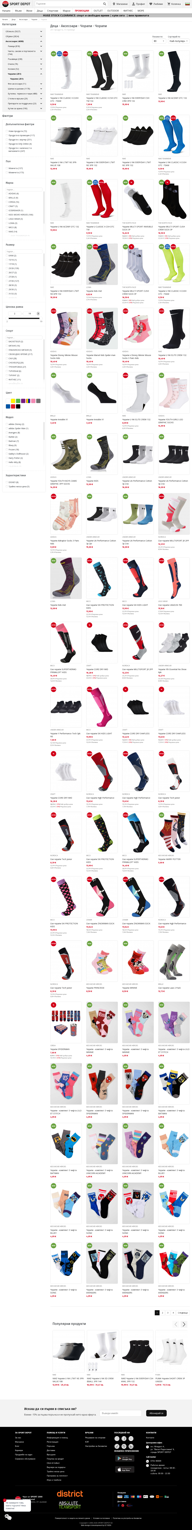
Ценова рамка (14, 306)
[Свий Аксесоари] (41, 41)
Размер (10, 244)
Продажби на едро (23, 1454)
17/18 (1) (13, 264)
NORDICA (162, 537)
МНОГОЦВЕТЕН (28, 401)
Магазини (19, 1442)
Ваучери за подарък (56, 1467)
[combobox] (71, 4)
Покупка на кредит (55, 1459)
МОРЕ (141, 10)
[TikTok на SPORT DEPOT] (117, 1446)
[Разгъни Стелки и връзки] (41, 98)
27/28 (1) (13, 276)
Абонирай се (156, 1413)
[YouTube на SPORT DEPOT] (131, 1438)
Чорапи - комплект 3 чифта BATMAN (171, 1112)
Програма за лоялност (57, 1476)
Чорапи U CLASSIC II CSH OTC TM (100, 228)
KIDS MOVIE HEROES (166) (21, 214)
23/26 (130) (14, 268)
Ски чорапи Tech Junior (169, 797)
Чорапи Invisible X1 (59, 419)
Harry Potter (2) (16, 458)
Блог (17, 1446)
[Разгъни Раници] (41, 46)
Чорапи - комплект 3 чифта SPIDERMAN (99, 1112)
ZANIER (89, 920)
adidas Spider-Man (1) (18, 428)
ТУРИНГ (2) (14, 375)
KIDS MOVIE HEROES (166, 855)
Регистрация (52, 1442)
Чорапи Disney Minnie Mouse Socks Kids (64, 356)
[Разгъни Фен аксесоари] (41, 83)
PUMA (157, 1375)
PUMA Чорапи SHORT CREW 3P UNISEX (170, 1380)
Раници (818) (14, 46)
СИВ (38, 401)
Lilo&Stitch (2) (15, 466)
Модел (9, 417)
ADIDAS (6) (14, 193)
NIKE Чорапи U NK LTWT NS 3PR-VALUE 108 (68, 1380)
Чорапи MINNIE (129, 987)
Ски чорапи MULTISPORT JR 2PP (173, 540)
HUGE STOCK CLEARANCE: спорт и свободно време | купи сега (84, 15)
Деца (40, 10)
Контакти (150, 1437)
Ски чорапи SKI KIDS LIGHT (135, 605)
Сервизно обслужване (25, 1459)
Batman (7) (14, 441)
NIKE (124, 94)
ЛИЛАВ (23, 401)
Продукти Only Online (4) (20, 143)
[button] (175, 1324)
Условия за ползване (101, 1518)
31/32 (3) (13, 293)
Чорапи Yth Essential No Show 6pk (172, 671)
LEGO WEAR (163, 601)
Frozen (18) (14, 449)
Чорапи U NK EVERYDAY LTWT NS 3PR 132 (100, 164)
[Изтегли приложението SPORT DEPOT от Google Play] (124, 1458)
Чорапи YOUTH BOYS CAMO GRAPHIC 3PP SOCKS (63, 482)
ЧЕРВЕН (13, 406)
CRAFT (88, 665)
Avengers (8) (14, 432)
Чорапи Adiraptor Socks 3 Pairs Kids (64, 542)
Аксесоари (23, 19)
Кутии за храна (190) (17, 108)
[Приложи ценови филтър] (38, 314)
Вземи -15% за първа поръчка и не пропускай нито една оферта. (60, 1411)
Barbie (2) (13, 436)
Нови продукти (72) (18, 131)
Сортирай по (174, 36)
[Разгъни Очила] (41, 64)
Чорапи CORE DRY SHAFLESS (136, 733)
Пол (8, 161)
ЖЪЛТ (13, 401)
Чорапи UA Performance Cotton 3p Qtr (101, 542)
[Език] (187, 4)
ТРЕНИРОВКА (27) (17, 367)
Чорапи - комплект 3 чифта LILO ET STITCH (173, 1050)
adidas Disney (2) (16, 424)
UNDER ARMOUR (128, 477)
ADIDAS (53, 351)
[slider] (7, 318)
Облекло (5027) (13, 31)
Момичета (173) (16, 172)
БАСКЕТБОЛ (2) (16, 341)
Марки (66, 10)
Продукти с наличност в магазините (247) (20, 149)
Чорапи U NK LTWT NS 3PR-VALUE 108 (63, 164)
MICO (88, 601)
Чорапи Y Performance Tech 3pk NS (65, 735)
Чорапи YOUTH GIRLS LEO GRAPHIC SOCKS (170, 421)
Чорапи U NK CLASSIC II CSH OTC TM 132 (102, 99)
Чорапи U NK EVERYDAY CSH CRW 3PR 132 (135, 99)
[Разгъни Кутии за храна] (41, 108)
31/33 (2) (13, 298)
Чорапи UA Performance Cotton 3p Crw (137, 482)
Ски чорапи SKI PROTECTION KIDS (100, 606)
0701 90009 (156, 1461)
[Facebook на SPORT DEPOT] (124, 1438)
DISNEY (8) (14, 482)
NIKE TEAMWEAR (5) (20, 235)
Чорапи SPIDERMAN (59, 1049)
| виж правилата (138, 15)
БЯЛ (8, 401)
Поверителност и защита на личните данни (72, 1518)
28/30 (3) (13, 285)
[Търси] (104, 4)
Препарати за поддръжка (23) (22, 103)
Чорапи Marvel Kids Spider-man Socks (100, 356)
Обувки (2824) (12, 36)
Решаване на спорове (95, 1437)
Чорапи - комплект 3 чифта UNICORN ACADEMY (99, 1172)
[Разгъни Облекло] (41, 31)
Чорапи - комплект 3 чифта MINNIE (99, 1050)
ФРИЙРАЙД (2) (16, 383)
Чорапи (34, 19)
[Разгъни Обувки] (41, 36)
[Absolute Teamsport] (70, 1505)
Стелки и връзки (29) (18, 98)
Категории (9, 24)
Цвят (9, 392)
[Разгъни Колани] (41, 69)
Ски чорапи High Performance (100, 797)
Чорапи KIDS (92, 480)
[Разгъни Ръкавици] (41, 59)
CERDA (53, 1045)
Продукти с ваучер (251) (20, 139)
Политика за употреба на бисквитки (127, 1518)
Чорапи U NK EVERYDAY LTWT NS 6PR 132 (64, 292)
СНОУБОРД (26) (16, 362)
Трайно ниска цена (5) (19, 486)
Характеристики (16, 475)
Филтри (7, 116)
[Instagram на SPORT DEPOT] (117, 1438)
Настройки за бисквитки (96, 1446)
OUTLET (98, 10)
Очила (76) (13, 64)
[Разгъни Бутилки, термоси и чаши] (41, 93)
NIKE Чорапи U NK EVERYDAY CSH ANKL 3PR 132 (137, 1380)
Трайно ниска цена (55, 1471)
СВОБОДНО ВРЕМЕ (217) (20, 354)
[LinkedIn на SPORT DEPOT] (131, 1446)
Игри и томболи (54, 1480)
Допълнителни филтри (20, 124)
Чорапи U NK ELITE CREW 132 (172, 355)
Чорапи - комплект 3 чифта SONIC (99, 1231)
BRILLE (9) (13, 197)
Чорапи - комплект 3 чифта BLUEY (171, 1172)
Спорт (9, 330)
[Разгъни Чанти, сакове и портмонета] (41, 51)
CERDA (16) (14, 202)
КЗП (87, 1442)
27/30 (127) (14, 281)
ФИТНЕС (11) (15, 379)
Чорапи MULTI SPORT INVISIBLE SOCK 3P (137, 228)
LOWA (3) (13, 223)
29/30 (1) (13, 289)
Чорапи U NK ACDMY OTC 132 (172, 98)
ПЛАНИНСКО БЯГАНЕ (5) (20, 350)
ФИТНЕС (128, 10)
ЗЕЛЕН (18, 401)
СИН (8, 406)
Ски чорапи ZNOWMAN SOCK (100, 923)
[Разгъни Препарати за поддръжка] (41, 103)
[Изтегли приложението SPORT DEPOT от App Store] (124, 1469)
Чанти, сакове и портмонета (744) (21, 52)
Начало (6, 10)
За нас (18, 1437)
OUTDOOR (113, 10)
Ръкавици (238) (15, 59)
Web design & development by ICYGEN (96, 1525)
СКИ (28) (13, 358)
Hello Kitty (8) (15, 462)
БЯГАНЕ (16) (14, 345)
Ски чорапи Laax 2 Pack (169, 987)
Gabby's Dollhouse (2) (19, 453)
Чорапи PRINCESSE (95, 987)
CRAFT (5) (13, 206)
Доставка (51, 1450)
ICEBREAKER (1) (16, 210)
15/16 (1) (13, 259)
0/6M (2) (12, 255)
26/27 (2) (13, 272)
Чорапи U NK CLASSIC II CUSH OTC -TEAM (64, 99)
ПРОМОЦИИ (82, 10)
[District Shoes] (70, 1494)
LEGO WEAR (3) (16, 219)
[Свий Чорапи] (41, 74)
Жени (29, 10)
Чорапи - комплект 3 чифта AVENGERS (99, 1291)
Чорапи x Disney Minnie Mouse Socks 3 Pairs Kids (136, 356)
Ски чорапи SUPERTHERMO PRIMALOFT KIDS (63, 671)
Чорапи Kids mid (94, 291)
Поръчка (51, 1446)
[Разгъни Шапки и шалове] (41, 88)
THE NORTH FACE (129, 223)
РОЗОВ (33, 401)
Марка (9, 182)
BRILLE (52, 416)
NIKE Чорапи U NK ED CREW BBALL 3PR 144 (100, 1380)
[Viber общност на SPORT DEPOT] (124, 1446)
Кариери (19, 1450)
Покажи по (159, 36)
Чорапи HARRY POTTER (169, 859)
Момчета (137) (16, 168)
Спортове (52, 10)
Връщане (51, 1454)
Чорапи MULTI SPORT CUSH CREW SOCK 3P (171, 228)
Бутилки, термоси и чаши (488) (22, 93)
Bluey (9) (13, 445)
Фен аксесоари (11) (17, 83)
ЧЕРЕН (18, 406)
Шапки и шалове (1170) (19, 88)
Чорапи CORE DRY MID (97, 669)
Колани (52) (13, 69)
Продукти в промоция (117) (22, 135)
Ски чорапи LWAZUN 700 (170, 605)
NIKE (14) (13, 231)
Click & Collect (53, 1463)
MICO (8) (13, 227)
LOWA (88, 287)
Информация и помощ (57, 1437)
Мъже (18, 10)
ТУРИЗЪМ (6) (15, 371)
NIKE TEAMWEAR (56, 94)
